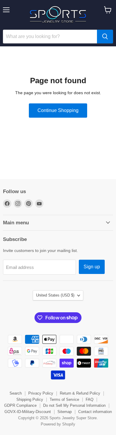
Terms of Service (64, 399)
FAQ (89, 399)
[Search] (105, 36)
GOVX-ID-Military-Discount (27, 411)
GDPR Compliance (20, 405)
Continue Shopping (58, 110)
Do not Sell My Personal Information (74, 405)
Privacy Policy (40, 393)
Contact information (95, 411)
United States (55, 295)
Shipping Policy (29, 399)
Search (16, 393)
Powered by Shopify (58, 424)
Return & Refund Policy (80, 393)
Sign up (92, 266)
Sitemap (64, 411)
